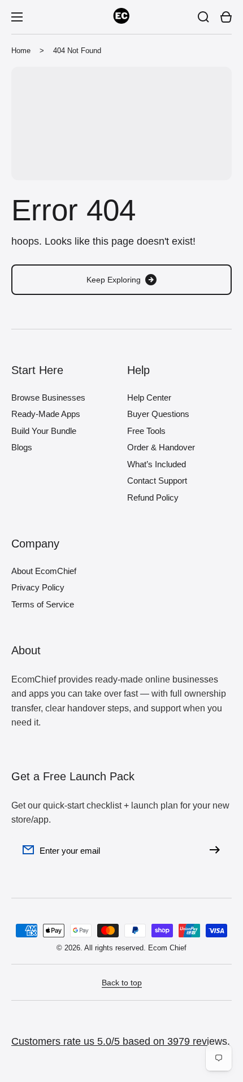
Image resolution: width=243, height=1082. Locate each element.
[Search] (203, 17)
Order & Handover (161, 447)
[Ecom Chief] (121, 17)
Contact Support (157, 480)
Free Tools (146, 431)
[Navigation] (17, 17)
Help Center (149, 397)
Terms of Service (42, 604)
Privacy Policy (37, 587)
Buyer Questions (158, 414)
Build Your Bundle (43, 431)
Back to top (122, 982)
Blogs (21, 447)
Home (21, 50)
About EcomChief (43, 571)
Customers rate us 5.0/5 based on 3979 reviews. (120, 1041)
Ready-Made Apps (45, 414)
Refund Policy (153, 497)
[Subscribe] (217, 850)
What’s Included (156, 464)
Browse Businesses (48, 397)
